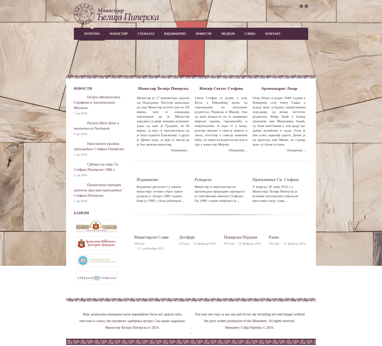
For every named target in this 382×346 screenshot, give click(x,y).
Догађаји (187, 237)
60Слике (229, 243)
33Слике (274, 243)
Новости (204, 33)
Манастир (119, 33)
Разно (274, 237)
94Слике (139, 243)
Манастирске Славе (151, 237)
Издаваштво (175, 33)
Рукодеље (203, 179)
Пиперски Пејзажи (240, 237)
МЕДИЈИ (228, 33)
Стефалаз (146, 33)
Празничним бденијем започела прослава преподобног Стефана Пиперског (98, 190)
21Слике (184, 243)
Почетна (92, 33)
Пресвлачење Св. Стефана (275, 179)
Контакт (273, 33)
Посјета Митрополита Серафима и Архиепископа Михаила (97, 102)
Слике (250, 33)
